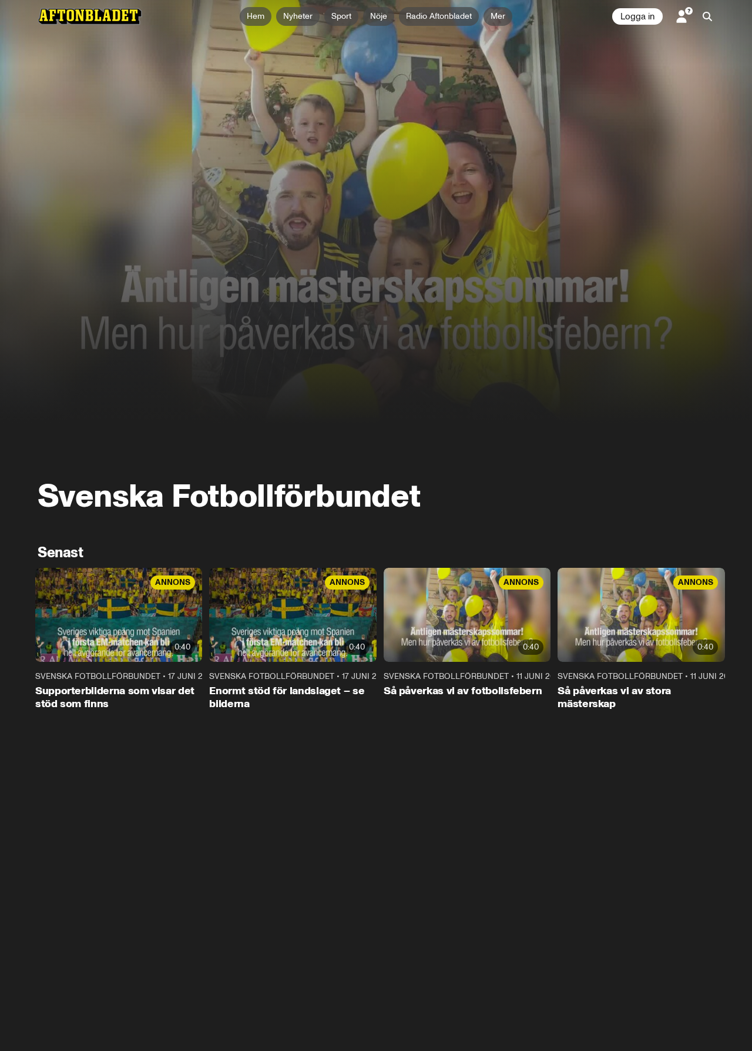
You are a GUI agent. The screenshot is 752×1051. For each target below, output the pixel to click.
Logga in (637, 16)
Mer (498, 16)
